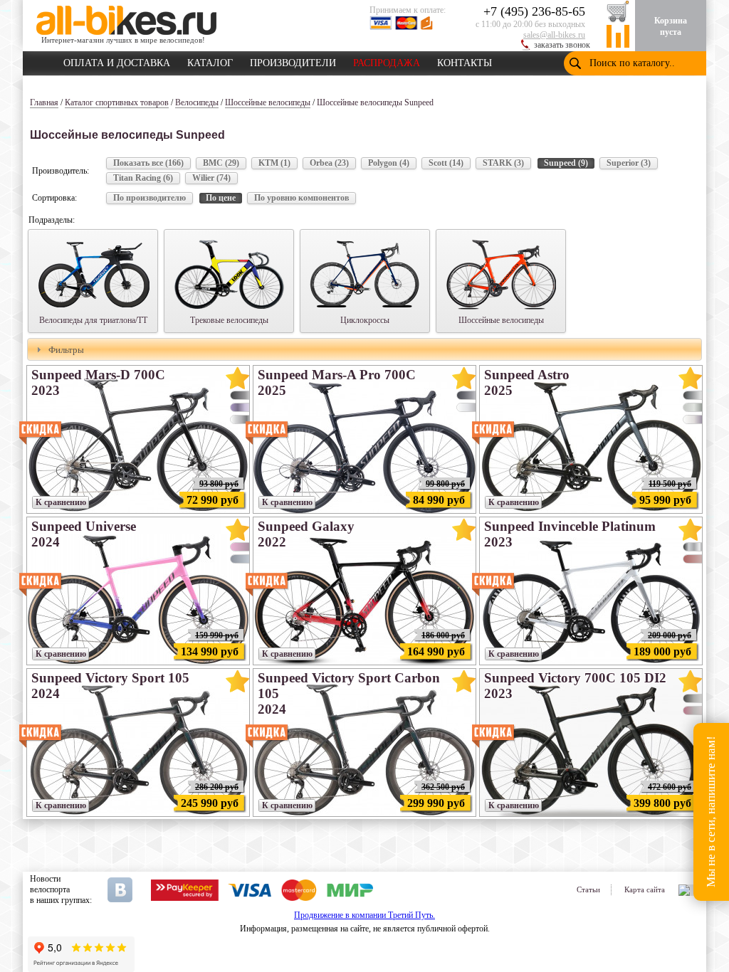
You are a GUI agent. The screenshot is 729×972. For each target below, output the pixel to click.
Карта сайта (644, 889)
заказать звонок (562, 45)
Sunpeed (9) (566, 163)
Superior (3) (629, 163)
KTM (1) (274, 163)
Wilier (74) (211, 178)
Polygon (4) (388, 163)
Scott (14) (446, 163)
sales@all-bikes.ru (554, 35)
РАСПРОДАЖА (386, 60)
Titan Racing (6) (143, 178)
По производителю (149, 198)
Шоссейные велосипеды (267, 102)
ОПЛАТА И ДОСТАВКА (116, 60)
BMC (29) (221, 163)
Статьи (588, 889)
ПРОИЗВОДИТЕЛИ (293, 60)
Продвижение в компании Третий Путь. (364, 915)
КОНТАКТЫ (464, 60)
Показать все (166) (148, 163)
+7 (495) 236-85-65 (534, 11)
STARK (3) (503, 163)
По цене (221, 198)
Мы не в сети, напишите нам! (711, 812)
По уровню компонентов (301, 198)
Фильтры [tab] (66, 349)
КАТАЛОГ (210, 60)
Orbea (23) (329, 163)
